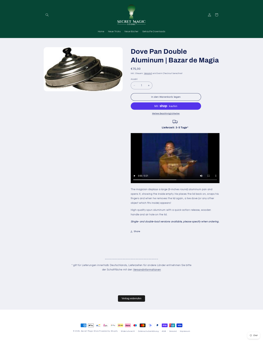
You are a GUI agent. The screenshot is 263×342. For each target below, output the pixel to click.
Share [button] (137, 231)
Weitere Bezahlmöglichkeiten (166, 114)
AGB (164, 331)
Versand (148, 74)
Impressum (185, 331)
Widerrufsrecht (128, 331)
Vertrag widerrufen (131, 298)
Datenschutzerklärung (148, 331)
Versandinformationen (147, 269)
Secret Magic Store (90, 331)
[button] (47, 14)
